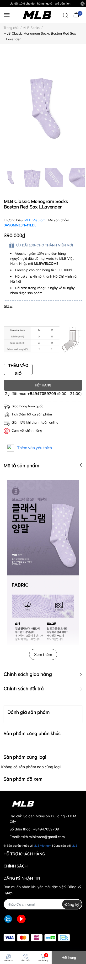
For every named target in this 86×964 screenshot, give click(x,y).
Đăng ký (71, 904)
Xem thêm (43, 654)
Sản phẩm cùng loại (25, 757)
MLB (74, 845)
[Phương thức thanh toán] (37, 938)
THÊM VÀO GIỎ (18, 369)
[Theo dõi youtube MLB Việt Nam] (21, 918)
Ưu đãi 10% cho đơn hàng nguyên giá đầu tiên (40, 3)
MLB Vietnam (35, 220)
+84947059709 (41, 393)
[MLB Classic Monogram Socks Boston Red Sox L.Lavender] (43, 108)
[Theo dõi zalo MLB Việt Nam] (8, 918)
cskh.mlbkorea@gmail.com (43, 836)
